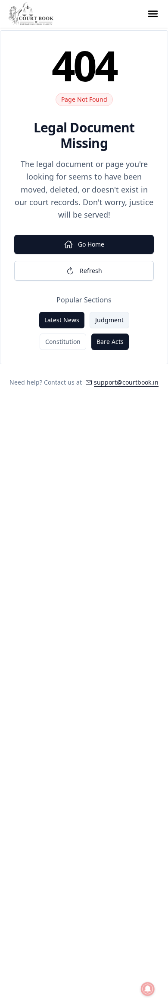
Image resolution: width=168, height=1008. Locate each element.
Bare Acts (110, 341)
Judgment (109, 320)
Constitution (63, 341)
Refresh (91, 270)
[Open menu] (152, 13)
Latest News (61, 320)
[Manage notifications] (148, 989)
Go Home (91, 244)
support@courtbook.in (126, 382)
